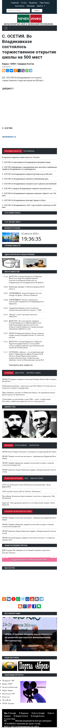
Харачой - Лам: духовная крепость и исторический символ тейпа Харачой (28, 504)
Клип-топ (5, 697)
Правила (33, 2)
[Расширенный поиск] (44, 10)
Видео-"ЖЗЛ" (7, 684)
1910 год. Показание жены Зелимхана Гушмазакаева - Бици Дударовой (26, 486)
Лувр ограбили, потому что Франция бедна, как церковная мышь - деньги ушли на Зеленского (29, 393)
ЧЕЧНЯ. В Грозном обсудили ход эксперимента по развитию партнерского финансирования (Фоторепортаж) (28, 637)
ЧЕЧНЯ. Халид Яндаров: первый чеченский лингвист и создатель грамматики (28, 539)
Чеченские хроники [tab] (13, 478)
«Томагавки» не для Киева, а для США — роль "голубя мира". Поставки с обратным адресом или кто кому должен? (26, 400)
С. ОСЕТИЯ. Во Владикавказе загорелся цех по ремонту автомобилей (29, 184)
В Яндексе (24, 713)
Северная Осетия (25, 64)
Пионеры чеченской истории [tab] (18, 511)
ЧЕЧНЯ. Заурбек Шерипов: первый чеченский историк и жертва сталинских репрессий (28, 464)
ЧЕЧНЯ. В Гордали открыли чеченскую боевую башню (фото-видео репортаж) (29, 380)
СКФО (13, 64)
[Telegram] (30, 70)
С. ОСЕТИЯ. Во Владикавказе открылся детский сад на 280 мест (27, 174)
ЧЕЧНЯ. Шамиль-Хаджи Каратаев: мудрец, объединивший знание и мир (29, 471)
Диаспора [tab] (19, 373)
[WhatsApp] (26, 70)
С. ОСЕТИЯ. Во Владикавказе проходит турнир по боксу (24, 200)
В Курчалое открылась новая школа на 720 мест (21, 157)
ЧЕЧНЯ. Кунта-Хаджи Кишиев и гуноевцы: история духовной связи (29, 452)
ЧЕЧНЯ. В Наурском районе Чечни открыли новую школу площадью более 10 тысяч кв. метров (26, 335)
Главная (15, 2)
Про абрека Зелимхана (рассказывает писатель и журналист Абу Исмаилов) (28, 497)
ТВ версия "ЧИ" (8, 680)
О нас (23, 2)
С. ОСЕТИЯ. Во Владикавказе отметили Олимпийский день (25, 179)
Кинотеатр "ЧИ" (8, 694)
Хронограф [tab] (34, 445)
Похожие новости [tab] (13, 151)
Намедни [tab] (9, 373)
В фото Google (38, 713)
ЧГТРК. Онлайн (8, 703)
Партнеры (44, 2)
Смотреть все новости (21, 365)
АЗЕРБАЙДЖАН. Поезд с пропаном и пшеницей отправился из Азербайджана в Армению (26, 302)
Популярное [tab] (28, 151)
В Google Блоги (37, 716)
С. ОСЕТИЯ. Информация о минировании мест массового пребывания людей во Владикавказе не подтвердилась (29, 168)
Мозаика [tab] (9, 445)
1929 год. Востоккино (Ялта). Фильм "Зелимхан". (21, 491)
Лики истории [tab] (36, 478)
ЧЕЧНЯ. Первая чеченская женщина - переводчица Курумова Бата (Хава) (29, 457)
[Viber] (23, 70)
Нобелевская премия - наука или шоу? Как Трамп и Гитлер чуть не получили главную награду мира (29, 387)
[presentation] (53, 420)
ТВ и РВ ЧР (6, 700)
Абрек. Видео (7, 690)
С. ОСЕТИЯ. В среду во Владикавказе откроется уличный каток (26, 189)
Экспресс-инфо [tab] (33, 373)
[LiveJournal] (19, 70)
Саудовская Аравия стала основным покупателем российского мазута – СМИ (25, 309)
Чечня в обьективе (10, 687)
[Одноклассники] (15, 70)
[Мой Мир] (7, 70)
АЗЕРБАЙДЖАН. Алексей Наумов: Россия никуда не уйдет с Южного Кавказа (25, 294)
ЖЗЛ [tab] (26, 478)
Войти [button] (40, 6)
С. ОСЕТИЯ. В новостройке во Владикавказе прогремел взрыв (26, 162)
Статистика (9, 719)
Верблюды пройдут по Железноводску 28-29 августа (26, 288)
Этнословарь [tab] (21, 445)
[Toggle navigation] (6, 28)
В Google (12, 713)
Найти (37, 10)
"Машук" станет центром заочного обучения (23, 315)
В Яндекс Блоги (21, 716)
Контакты (19, 6)
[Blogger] (3, 70)
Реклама (31, 6)
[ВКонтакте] (11, 70)
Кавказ (5, 64)
